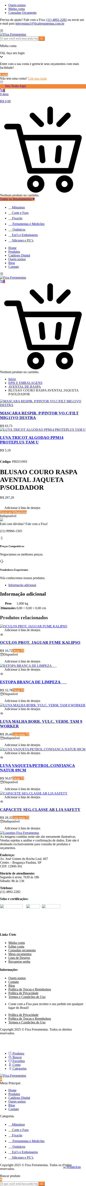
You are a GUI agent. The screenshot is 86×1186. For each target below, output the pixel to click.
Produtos (14, 251)
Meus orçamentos (20, 954)
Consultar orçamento (22, 950)
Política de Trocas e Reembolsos (29, 989)
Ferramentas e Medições (28, 224)
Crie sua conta (37, 78)
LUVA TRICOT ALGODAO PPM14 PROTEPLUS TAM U (31, 439)
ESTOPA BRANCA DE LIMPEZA (33, 682)
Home (12, 248)
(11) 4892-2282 (56, 20)
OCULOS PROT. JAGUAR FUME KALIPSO (40, 642)
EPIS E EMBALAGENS (25, 383)
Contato (13, 266)
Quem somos (17, 5)
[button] (20, 508)
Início (12, 379)
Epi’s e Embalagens (25, 235)
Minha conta (16, 9)
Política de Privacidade (23, 993)
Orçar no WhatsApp (13, 512)
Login (4, 74)
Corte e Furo (20, 213)
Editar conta (16, 946)
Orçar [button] (16, 650)
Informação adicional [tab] (22, 585)
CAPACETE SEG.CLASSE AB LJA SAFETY (40, 809)
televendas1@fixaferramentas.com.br (39, 23)
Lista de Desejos (19, 958)
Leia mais (19, 734)
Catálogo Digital (19, 255)
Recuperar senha (19, 961)
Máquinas (18, 207)
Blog (11, 263)
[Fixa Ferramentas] (13, 34)
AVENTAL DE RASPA (24, 386)
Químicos (19, 229)
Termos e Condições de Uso (27, 997)
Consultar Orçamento (22, 12)
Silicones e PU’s (22, 240)
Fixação (17, 218)
